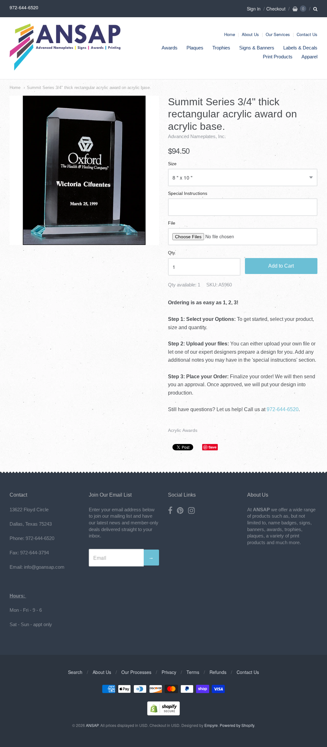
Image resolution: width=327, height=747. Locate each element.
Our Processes (136, 672)
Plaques (194, 47)
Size (172, 163)
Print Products (278, 56)
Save (213, 447)
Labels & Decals (300, 47)
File (171, 223)
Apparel (309, 56)
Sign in (254, 8)
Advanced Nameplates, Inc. (197, 136)
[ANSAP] (65, 67)
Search (75, 672)
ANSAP (92, 725)
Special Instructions (187, 193)
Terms (192, 672)
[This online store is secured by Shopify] (163, 713)
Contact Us (307, 34)
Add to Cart (281, 266)
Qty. (172, 252)
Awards (170, 47)
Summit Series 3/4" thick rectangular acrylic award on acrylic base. (89, 87)
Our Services (278, 34)
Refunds (217, 672)
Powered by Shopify (237, 725)
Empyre (211, 725)
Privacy (169, 672)
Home (229, 34)
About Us (250, 34)
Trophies (221, 47)
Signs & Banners (256, 47)
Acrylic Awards (182, 430)
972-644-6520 (283, 409)
